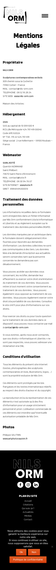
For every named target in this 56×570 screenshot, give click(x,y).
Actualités (28, 512)
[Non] (52, 546)
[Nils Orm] (15, 15)
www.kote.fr (26, 185)
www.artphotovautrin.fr (15, 438)
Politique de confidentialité (28, 559)
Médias (28, 515)
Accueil (28, 500)
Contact (28, 519)
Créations (28, 504)
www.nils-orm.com (23, 96)
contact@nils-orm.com (16, 327)
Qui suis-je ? (28, 508)
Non (34, 552)
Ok (21, 552)
